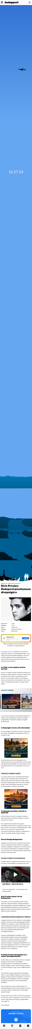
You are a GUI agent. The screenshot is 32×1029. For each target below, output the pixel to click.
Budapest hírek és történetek (14, 583)
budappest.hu (4, 583)
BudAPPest (11, 2)
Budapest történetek (16, 629)
